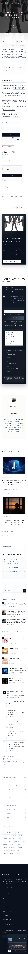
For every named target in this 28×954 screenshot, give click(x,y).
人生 (14, 835)
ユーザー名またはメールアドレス (10, 116)
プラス (18, 832)
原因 (12, 196)
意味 (23, 841)
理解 (12, 850)
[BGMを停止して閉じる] (25, 936)
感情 (5, 844)
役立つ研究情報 (6, 907)
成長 (16, 196)
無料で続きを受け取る (15, 318)
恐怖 (11, 841)
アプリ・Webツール (7, 476)
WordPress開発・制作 (8, 919)
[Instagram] (7, 887)
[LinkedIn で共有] (18, 41)
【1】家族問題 (7, 813)
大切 (11, 838)
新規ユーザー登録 (7, 911)
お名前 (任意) (5, 154)
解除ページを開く (19, 325)
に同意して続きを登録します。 (14, 314)
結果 (19, 850)
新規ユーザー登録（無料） (19, 89)
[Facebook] (11, 887)
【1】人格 (6, 801)
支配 (5, 847)
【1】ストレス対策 (8, 793)
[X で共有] (6, 41)
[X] (3, 887)
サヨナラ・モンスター (8, 832)
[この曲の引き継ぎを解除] (15, 951)
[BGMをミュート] (12, 951)
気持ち (19, 847)
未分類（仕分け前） (14, 8)
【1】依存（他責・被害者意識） (11, 777)
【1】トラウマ (7, 797)
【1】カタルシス (8, 781)
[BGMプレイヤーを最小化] (23, 936)
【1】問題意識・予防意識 (10, 805)
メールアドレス (6, 161)
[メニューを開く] (25, 2)
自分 (3, 199)
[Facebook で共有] (10, 41)
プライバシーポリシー (9, 314)
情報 (17, 841)
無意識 (21, 196)
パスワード (4, 122)
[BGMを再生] (9, 951)
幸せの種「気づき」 (11, 874)
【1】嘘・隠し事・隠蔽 (9, 809)
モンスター (6, 835)
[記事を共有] (3, 41)
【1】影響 (6, 817)
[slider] (21, 950)
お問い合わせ (6, 915)
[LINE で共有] (14, 41)
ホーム (4, 898)
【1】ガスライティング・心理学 (11, 785)
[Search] (24, 590)
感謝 (12, 844)
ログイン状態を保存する (11, 130)
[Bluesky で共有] (21, 41)
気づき (11, 847)
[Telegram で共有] (25, 41)
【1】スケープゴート (9, 789)
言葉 (18, 853)
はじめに (5, 902)
